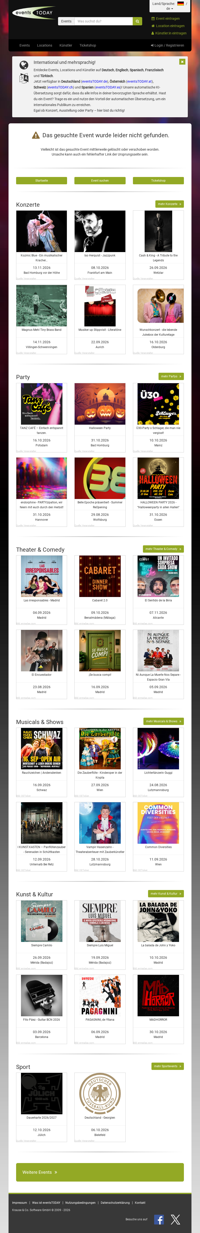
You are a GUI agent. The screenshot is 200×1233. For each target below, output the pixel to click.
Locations (44, 45)
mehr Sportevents (167, 1066)
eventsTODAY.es (108, 87)
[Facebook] (159, 1219)
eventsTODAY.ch (60, 87)
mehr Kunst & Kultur (165, 893)
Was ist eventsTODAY (46, 1202)
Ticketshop (88, 45)
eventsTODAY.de (94, 81)
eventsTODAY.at (139, 81)
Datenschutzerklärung (115, 1202)
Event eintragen (167, 18)
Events (25, 45)
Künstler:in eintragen (170, 33)
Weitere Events (38, 1172)
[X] (176, 1219)
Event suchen (100, 180)
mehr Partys (170, 376)
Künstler (66, 45)
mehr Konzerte (169, 204)
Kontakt (140, 1202)
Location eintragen (170, 26)
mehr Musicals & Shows (163, 721)
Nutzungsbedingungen (80, 1202)
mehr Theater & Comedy (163, 549)
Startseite (41, 180)
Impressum (19, 1202)
